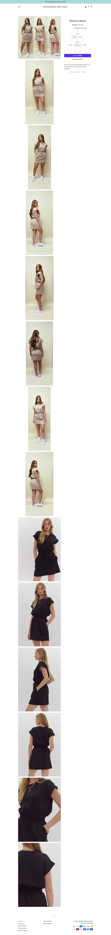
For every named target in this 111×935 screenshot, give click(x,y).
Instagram (48, 924)
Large (84, 45)
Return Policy (22, 926)
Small (71, 45)
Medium (77, 45)
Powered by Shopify (87, 923)
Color (77, 34)
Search (20, 921)
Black (80, 37)
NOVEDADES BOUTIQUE (55, 7)
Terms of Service (23, 931)
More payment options (77, 59)
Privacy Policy (22, 928)
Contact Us (21, 924)
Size (77, 42)
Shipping (70, 28)
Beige (74, 37)
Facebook (48, 921)
